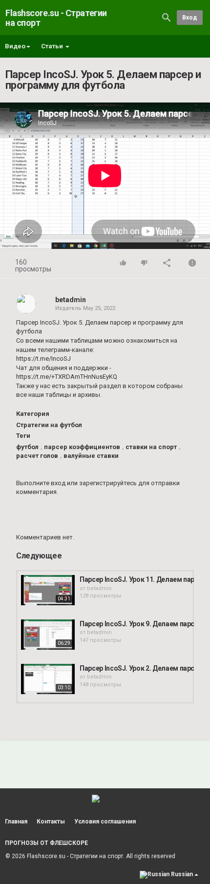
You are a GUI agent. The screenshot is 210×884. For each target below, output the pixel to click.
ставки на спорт (151, 447)
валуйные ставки (91, 455)
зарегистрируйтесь (108, 483)
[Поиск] (166, 17)
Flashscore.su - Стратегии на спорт (56, 18)
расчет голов (37, 455)
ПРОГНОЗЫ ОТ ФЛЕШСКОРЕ (46, 843)
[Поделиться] (167, 264)
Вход (189, 17)
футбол (27, 447)
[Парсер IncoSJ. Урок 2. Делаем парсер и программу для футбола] (48, 679)
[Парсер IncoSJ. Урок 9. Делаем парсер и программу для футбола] (48, 634)
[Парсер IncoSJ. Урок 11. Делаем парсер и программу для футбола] (48, 590)
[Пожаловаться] (192, 264)
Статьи (52, 46)
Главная (16, 821)
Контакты (51, 821)
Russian (181, 874)
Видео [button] (15, 46)
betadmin (70, 300)
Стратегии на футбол (49, 425)
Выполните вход (40, 483)
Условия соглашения (105, 821)
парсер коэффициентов (82, 447)
